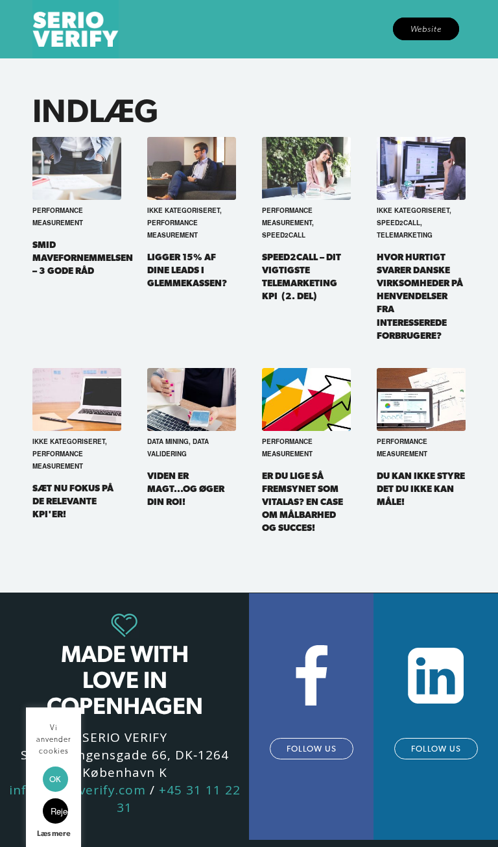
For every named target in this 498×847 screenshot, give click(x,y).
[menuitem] (426, 29)
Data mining (168, 441)
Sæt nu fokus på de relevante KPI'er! (72, 500)
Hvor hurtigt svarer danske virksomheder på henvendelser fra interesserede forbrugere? (420, 295)
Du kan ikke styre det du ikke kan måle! (421, 488)
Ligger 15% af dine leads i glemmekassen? (187, 269)
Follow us (312, 749)
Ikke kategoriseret (183, 210)
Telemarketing (405, 234)
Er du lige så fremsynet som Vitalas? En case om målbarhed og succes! (302, 501)
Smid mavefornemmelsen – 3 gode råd (82, 257)
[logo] (75, 29)
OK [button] (55, 779)
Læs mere (54, 833)
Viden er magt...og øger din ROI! (185, 488)
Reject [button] (59, 811)
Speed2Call (283, 234)
